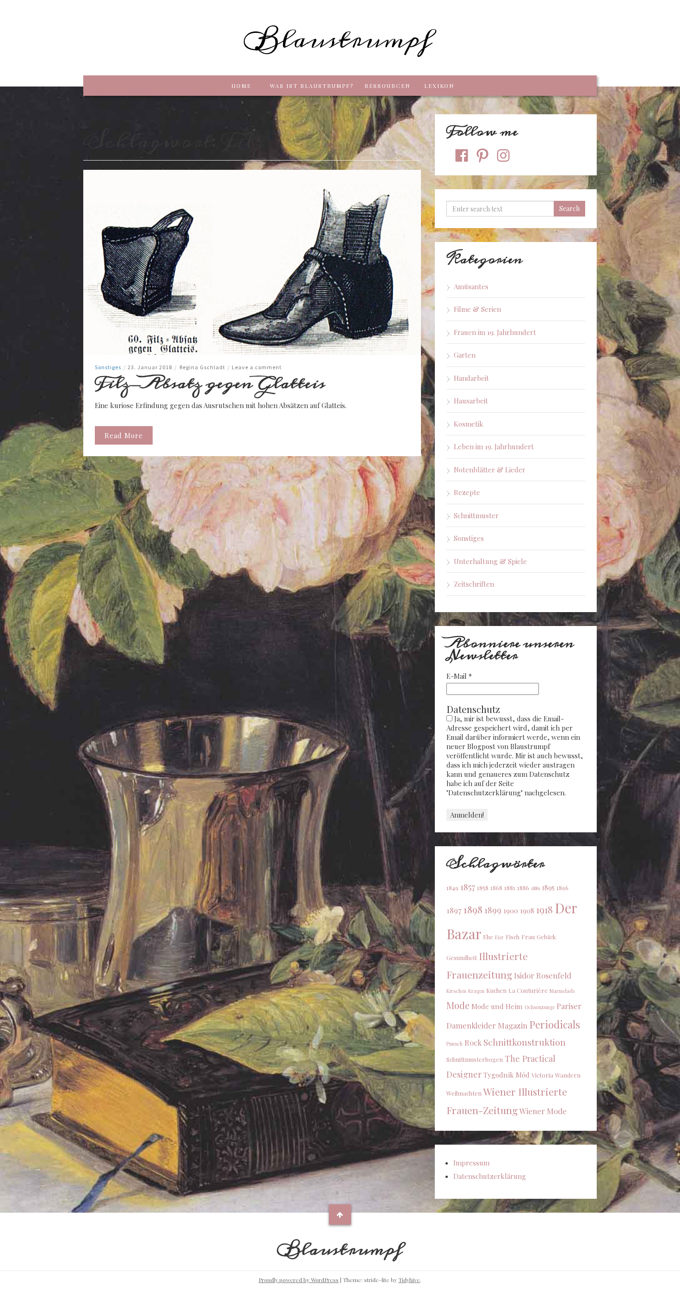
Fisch (512, 937)
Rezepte (467, 492)
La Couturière (528, 990)
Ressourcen (387, 85)
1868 (496, 888)
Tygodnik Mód (506, 1074)
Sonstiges (108, 367)
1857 (467, 886)
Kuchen (496, 990)
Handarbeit (471, 378)
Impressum (471, 1162)
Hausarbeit (471, 400)
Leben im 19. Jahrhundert (494, 446)
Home (241, 85)
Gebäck (546, 937)
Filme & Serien (477, 309)
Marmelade (562, 990)
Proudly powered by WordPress (299, 1279)
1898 (473, 909)
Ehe (488, 937)
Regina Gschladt (202, 367)
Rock (473, 1042)
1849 (452, 888)
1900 (510, 910)
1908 (527, 910)
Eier (499, 937)
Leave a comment (257, 367)
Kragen (476, 990)
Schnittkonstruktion (524, 1042)
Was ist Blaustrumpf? (311, 85)
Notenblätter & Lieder (489, 469)
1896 (562, 888)
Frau (528, 937)
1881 (509, 888)
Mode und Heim (497, 1006)
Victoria (542, 1075)
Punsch (454, 1043)
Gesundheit (461, 957)
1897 (454, 910)
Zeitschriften (474, 584)
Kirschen (456, 990)
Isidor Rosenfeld (542, 975)
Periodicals (554, 1024)
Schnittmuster (476, 515)
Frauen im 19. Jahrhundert (495, 332)
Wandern (568, 1075)
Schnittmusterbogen (474, 1059)
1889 (535, 888)
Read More (124, 435)
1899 (492, 910)
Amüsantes (471, 286)
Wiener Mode (543, 1111)
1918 (544, 909)
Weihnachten (464, 1093)
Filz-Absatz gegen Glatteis (210, 383)
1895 (548, 887)
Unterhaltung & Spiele (490, 561)
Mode (458, 1005)
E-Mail (459, 676)
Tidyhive (409, 1279)
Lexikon (439, 85)
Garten (465, 354)
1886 (523, 888)
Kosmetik (468, 423)
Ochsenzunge (540, 1007)
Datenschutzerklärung (489, 1176)
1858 (482, 888)
